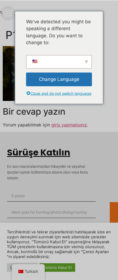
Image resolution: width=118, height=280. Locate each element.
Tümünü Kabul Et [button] (57, 267)
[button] (5, 13)
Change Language (59, 79)
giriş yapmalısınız (69, 125)
